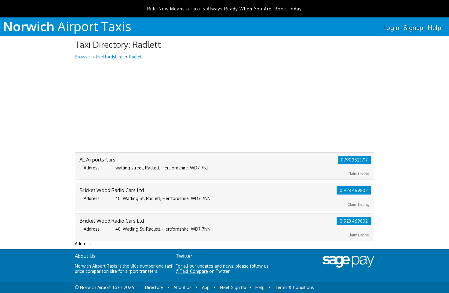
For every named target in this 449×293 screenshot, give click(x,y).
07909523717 (354, 159)
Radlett (136, 56)
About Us (182, 287)
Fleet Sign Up (233, 287)
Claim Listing (358, 174)
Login (391, 28)
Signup (413, 28)
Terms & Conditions (294, 287)
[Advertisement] (224, 106)
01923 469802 (354, 190)
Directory (154, 287)
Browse (82, 56)
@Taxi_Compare (192, 271)
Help (434, 28)
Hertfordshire (109, 56)
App (206, 287)
